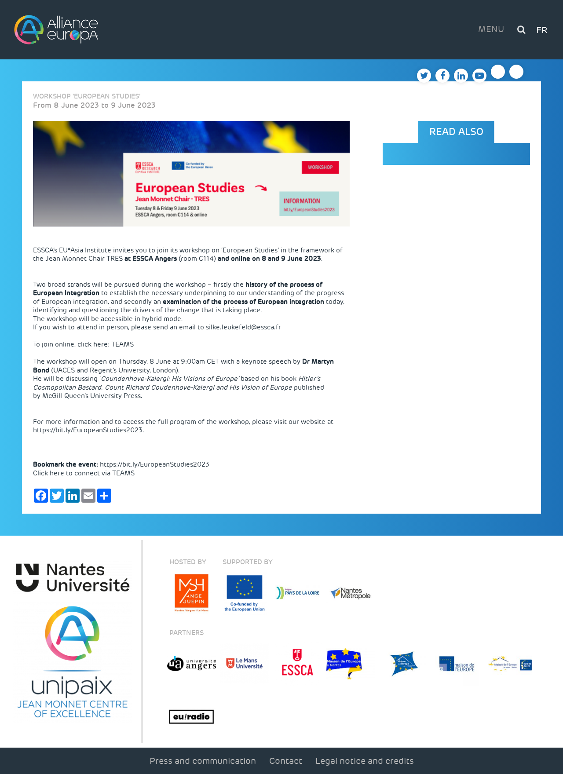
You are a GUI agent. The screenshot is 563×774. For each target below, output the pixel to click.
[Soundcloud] (498, 72)
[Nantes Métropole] (350, 593)
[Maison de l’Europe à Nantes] (350, 664)
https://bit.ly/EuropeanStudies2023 (88, 430)
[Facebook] (442, 76)
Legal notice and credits (364, 761)
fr (542, 30)
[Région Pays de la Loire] (297, 593)
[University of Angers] (191, 664)
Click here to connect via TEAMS (84, 473)
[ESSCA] (297, 664)
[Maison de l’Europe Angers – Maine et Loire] (457, 664)
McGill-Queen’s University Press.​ (92, 395)
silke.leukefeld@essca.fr (243, 327)
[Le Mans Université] (244, 664)
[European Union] (244, 593)
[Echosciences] (516, 72)
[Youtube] (479, 76)
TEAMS (122, 344)
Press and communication (203, 761)
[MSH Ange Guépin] (191, 593)
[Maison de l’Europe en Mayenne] (404, 664)
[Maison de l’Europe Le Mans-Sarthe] (510, 664)
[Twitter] (424, 76)
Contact (285, 761)
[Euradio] (191, 717)
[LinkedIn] (461, 76)
